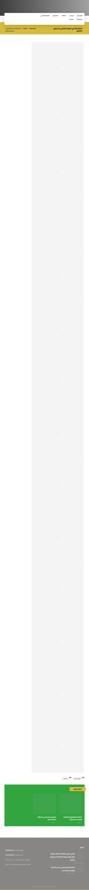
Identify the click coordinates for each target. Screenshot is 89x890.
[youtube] (7, 21)
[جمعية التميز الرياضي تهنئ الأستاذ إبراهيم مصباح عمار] (80, 869)
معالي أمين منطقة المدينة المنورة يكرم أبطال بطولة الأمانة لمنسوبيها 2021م (62, 856)
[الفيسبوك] (15, 21)
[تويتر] (11, 21)
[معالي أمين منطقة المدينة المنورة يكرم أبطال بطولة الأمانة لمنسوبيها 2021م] (80, 855)
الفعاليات (65, 779)
